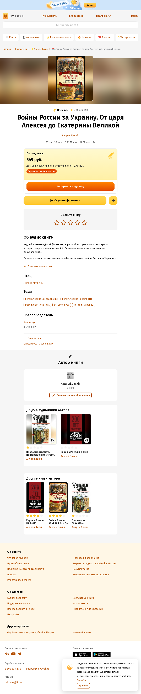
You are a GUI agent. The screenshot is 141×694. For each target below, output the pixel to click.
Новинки (86, 37)
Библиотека (76, 15)
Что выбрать (49, 15)
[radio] (56, 222)
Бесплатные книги (60, 37)
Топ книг (106, 37)
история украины (84, 304)
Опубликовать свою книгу (38, 343)
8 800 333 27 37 (14, 668)
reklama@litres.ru (15, 682)
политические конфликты (77, 298)
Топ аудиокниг (128, 37)
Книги (12, 37)
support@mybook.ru (37, 668)
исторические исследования (41, 298)
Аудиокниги (33, 37)
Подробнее (82, 680)
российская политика (37, 304)
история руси (61, 304)
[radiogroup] (70, 223)
